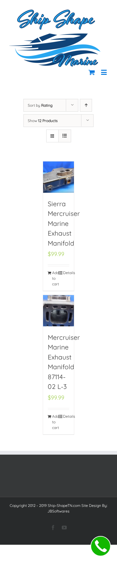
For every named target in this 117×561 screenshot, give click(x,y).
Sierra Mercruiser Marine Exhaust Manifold (64, 223)
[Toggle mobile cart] (92, 72)
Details (66, 272)
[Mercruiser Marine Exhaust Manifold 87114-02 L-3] (58, 310)
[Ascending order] (86, 105)
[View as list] (65, 136)
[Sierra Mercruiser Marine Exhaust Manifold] (58, 177)
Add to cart (55, 278)
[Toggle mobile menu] (104, 72)
